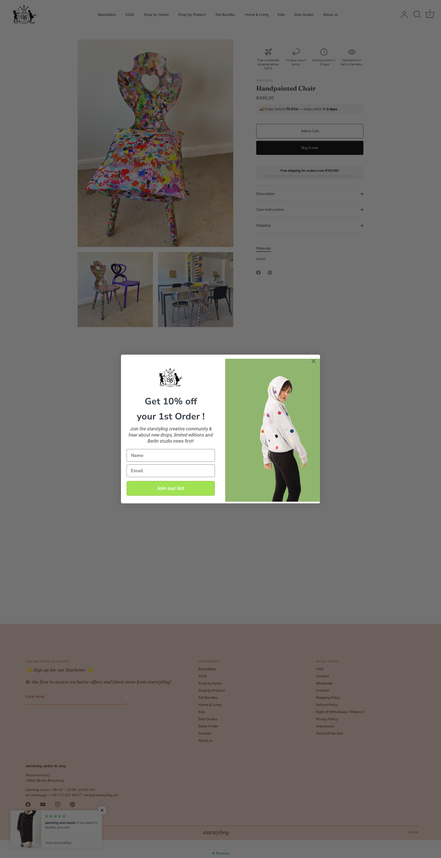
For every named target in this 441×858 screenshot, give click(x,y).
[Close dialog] (313, 361)
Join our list (171, 488)
